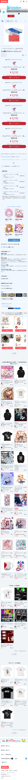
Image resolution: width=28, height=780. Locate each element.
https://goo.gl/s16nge (6, 156)
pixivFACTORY (3, 270)
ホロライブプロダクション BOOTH (14, 206)
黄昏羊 (19, 344)
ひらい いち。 (21, 327)
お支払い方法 (5, 278)
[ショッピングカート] (23, 1)
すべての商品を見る (14, 240)
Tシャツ (10, 46)
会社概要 (2, 770)
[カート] (22, 49)
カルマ (6, 344)
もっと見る (14, 353)
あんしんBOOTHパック (5, 261)
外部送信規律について (5, 774)
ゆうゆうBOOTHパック (14, 261)
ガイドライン (3, 772)
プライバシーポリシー (5, 285)
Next (26, 34)
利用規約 (6, 770)
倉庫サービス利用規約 (13, 770)
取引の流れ (4, 276)
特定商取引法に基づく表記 (6, 283)
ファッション (4, 46)
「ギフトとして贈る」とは (7, 247)
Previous (2, 34)
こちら (10, 166)
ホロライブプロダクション (13, 13)
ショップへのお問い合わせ (6, 288)
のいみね (6, 327)
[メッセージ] (16, 21)
